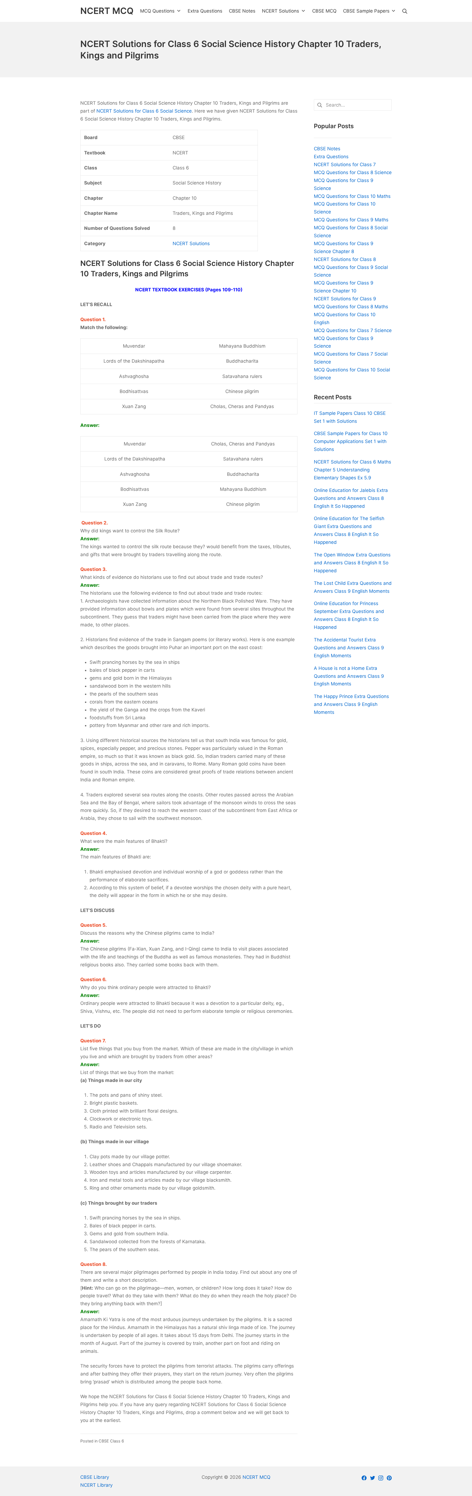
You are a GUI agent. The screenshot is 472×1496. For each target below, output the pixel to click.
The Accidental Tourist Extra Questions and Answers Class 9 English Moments (349, 647)
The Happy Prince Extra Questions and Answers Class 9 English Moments (351, 704)
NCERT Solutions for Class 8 (345, 259)
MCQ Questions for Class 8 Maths (351, 306)
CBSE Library (94, 1477)
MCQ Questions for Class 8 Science (353, 172)
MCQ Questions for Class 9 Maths (351, 219)
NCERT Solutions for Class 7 (345, 164)
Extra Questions (331, 156)
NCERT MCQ (256, 1477)
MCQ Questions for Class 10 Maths (352, 196)
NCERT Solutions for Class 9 (345, 298)
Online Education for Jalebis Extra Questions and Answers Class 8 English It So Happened (351, 498)
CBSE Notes (327, 148)
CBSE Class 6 (111, 1441)
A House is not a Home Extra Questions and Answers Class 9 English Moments (349, 676)
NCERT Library (96, 1485)
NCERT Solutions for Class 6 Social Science (144, 111)
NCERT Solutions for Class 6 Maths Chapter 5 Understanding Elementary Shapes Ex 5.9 (352, 469)
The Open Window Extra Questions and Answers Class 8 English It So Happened (352, 562)
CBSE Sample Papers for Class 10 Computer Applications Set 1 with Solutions (351, 441)
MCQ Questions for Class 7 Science (353, 330)
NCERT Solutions (191, 243)
